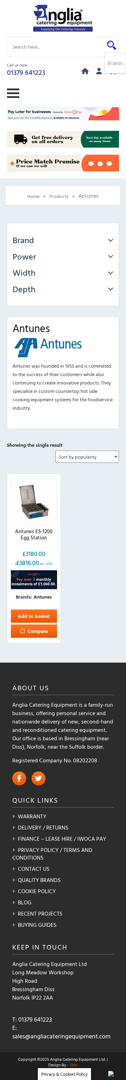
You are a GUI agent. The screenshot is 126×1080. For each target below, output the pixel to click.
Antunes (43, 596)
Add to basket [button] (34, 616)
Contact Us (33, 868)
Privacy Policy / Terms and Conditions (52, 854)
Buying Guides (37, 924)
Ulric (73, 1064)
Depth (24, 289)
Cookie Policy (37, 891)
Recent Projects (40, 913)
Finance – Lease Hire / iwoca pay (62, 838)
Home (33, 196)
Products (59, 196)
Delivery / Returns (43, 827)
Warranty (32, 816)
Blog (24, 902)
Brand (23, 240)
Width (24, 272)
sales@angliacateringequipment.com (61, 1036)
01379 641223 (26, 72)
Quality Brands (39, 880)
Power (24, 256)
